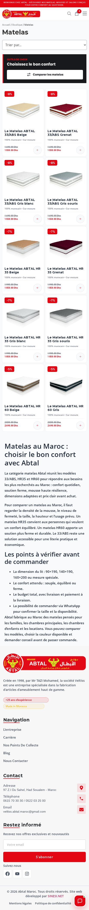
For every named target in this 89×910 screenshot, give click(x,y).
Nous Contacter (15, 761)
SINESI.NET (56, 896)
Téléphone (11, 796)
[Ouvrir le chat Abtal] (80, 901)
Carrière (9, 737)
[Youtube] (17, 873)
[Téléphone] (81, 798)
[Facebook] (7, 873)
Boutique (17, 24)
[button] (37, 150)
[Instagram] (27, 873)
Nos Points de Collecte (20, 745)
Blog (6, 753)
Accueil (6, 24)
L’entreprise (12, 729)
